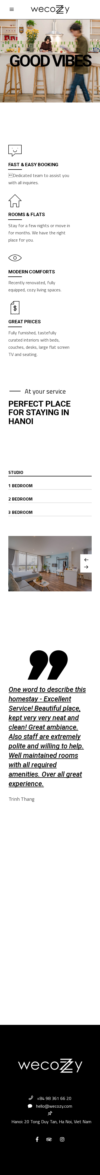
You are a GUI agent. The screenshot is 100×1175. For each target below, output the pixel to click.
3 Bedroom (20, 512)
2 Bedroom (20, 499)
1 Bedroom (20, 485)
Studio (15, 472)
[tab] (50, 472)
